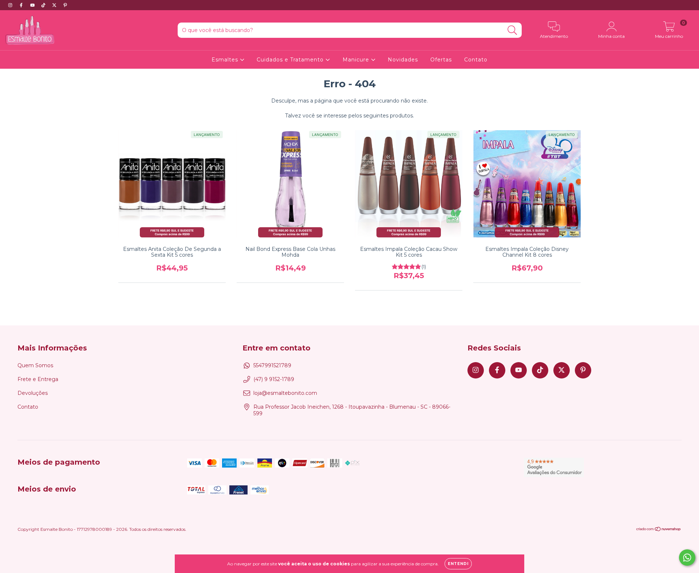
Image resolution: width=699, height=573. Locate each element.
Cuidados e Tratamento (291, 59)
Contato (475, 59)
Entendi (458, 563)
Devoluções (32, 393)
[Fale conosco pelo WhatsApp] (687, 557)
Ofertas (441, 59)
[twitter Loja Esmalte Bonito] (55, 5)
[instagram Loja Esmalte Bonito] (10, 5)
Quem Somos (35, 365)
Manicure (357, 59)
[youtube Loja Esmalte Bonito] (33, 5)
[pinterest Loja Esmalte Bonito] (65, 5)
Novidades (403, 59)
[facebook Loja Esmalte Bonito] (21, 5)
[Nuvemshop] (659, 530)
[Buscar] (512, 30)
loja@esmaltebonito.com (285, 393)
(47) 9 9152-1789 (273, 379)
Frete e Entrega (37, 379)
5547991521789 (272, 365)
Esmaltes (226, 59)
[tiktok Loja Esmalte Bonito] (44, 5)
